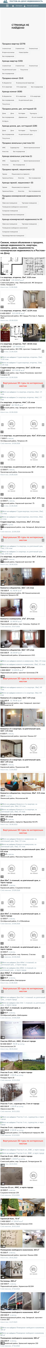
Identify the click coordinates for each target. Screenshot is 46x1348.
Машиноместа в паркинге (20, 174)
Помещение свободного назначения (14, 207)
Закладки (19, 6)
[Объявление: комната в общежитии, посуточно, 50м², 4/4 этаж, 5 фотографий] (22, 791)
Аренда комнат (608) (12, 92)
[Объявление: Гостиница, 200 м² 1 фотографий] (22, 1279)
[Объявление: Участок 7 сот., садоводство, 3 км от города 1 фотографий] (22, 1101)
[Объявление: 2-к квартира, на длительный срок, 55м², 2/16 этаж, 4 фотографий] (23, 548)
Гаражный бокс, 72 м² (10, 1219)
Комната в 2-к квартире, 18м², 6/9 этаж (17, 698)
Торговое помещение (29, 203)
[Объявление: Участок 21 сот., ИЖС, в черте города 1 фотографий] (22, 1185)
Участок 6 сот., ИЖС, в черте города (16, 1156)
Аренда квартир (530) (12, 61)
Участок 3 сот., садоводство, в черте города (20, 1127)
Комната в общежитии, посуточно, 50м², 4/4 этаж (22, 793)
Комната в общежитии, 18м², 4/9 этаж (17, 650)
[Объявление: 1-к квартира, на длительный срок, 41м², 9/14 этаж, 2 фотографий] (11, 433)
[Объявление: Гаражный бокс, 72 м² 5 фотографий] (22, 1216)
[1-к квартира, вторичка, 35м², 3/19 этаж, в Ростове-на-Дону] (11, 275)
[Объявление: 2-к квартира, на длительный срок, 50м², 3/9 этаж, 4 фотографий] (11, 496)
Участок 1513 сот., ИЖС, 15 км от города (18, 1041)
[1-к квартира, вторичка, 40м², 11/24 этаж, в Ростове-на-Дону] (11, 308)
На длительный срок (9, 69)
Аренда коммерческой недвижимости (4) (22, 219)
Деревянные (23, 117)
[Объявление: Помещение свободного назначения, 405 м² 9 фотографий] (22, 1310)
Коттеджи (22, 113)
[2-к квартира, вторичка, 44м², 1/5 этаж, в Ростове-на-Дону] (23, 394)
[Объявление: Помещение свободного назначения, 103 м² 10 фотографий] (22, 1248)
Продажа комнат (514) (12, 78)
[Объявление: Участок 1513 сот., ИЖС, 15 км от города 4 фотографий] (22, 1039)
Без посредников (8, 56)
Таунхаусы (33, 113)
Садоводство (14, 147)
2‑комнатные (20, 48)
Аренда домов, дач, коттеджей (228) (19, 126)
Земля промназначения (32, 147)
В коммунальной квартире (25, 83)
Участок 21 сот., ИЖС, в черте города (16, 1187)
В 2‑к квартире (7, 87)
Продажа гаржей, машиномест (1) (18, 170)
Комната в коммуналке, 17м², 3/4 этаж (17, 619)
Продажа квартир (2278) (13, 44)
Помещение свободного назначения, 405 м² (19, 1312)
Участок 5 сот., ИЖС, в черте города (16, 1072)
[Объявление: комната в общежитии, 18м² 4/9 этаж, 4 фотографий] (22, 648)
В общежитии (7, 83)
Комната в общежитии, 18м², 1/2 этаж (17, 588)
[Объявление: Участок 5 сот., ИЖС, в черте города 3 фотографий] (22, 1070)
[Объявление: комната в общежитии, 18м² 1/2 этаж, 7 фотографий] (22, 586)
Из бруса (5, 121)
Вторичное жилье (8, 52)
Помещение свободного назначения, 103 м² (19, 1250)
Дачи (12, 113)
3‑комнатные (33, 48)
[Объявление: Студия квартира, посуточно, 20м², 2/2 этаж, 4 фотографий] (23, 513)
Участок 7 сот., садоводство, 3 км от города (19, 1104)
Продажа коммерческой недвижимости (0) (21, 197)
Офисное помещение (9, 203)
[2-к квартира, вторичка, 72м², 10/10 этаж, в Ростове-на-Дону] (11, 342)
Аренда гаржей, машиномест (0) (17, 183)
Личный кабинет (33, 6)
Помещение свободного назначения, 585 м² (19, 1338)
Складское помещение (10, 211)
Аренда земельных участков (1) (17, 156)
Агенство (5, 151)
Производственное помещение (13, 214)
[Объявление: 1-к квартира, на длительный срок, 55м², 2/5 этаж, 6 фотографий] (11, 465)
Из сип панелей (37, 117)
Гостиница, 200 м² (8, 1281)
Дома (4, 113)
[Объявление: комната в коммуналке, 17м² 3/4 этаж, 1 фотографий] (22, 616)
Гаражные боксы (7, 178)
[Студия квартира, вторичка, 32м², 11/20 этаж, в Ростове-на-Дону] (23, 359)
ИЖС (4, 147)
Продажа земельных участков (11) (18, 143)
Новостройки (23, 52)
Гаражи (4, 174)
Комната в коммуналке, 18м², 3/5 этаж (17, 667)
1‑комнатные (6, 48)
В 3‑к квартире (21, 87)
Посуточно (24, 69)
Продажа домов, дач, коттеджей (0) (19, 109)
